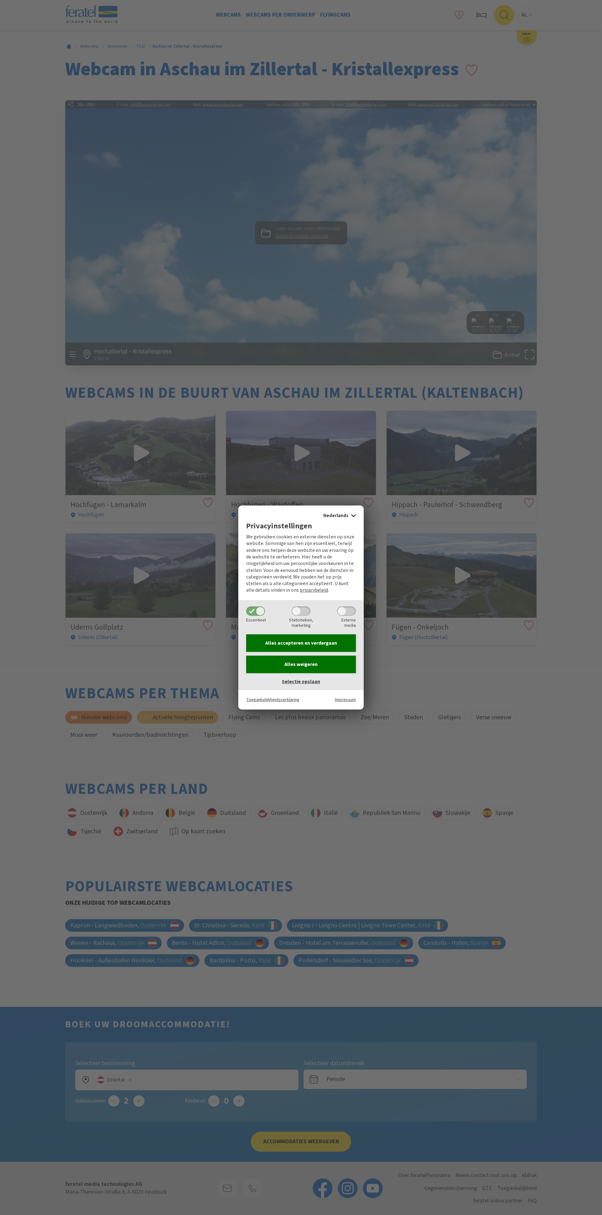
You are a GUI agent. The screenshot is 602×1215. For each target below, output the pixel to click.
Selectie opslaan (301, 681)
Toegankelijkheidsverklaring (272, 699)
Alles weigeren (301, 664)
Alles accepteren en (301, 643)
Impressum (345, 699)
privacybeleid (314, 590)
